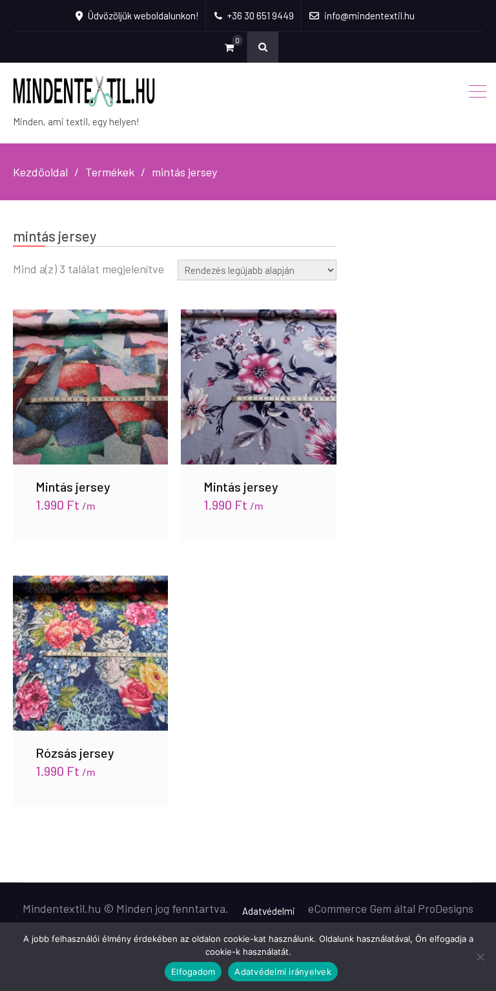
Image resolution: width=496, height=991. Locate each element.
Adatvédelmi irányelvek (282, 971)
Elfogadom (193, 971)
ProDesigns (445, 908)
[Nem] (479, 956)
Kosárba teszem (90, 386)
